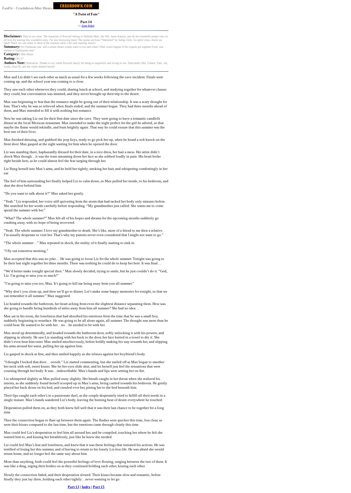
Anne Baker (87, 25)
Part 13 (73, 487)
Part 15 (98, 487)
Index (86, 487)
